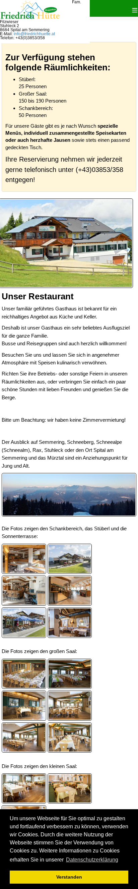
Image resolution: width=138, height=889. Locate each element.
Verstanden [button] (69, 877)
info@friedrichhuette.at (34, 34)
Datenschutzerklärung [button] (92, 860)
